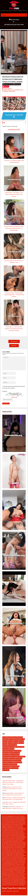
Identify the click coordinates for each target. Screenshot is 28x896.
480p (14, 737)
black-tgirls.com (12, 744)
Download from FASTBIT (14, 115)
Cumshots (6, 748)
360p (9, 737)
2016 (16, 742)
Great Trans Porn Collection (14, 888)
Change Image (14, 397)
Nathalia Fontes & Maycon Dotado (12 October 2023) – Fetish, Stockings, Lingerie (12, 79)
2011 (10, 741)
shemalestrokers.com (8, 762)
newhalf (5, 758)
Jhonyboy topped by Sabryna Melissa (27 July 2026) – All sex (14, 261)
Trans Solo (6, 770)
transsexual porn (8, 88)
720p (20, 737)
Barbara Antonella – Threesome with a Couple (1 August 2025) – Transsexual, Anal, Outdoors (14, 294)
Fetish (12, 748)
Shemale (19, 758)
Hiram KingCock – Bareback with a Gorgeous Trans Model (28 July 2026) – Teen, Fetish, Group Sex (14, 328)
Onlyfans (12, 758)
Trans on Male (15, 766)
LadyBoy (5, 752)
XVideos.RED (12, 91)
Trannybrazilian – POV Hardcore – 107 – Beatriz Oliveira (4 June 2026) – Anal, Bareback (14, 194)
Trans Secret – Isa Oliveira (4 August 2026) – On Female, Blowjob (14, 161)
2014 (5, 742)
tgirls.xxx (6, 764)
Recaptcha (4, 391)
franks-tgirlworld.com (8, 750)
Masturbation (21, 756)
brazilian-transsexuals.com (9, 746)
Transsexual (5, 91)
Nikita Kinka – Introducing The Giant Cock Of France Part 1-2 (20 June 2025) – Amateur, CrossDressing (13, 782)
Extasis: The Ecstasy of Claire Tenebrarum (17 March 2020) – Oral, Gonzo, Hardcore (12, 788)
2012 (16, 741)
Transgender (13, 764)
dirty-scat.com (10, 891)
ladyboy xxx (6, 754)
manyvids (14, 756)
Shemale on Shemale (7, 760)
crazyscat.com (15, 891)
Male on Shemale (14, 754)
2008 (16, 739)
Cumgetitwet (5, 780)
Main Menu (4, 14)
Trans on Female (7, 766)
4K (4, 737)
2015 (10, 742)
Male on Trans (11, 89)
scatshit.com (4, 891)
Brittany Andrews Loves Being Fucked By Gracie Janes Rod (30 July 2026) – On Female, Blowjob (14, 228)
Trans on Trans (6, 768)
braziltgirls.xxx (20, 746)
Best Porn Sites (15, 19)
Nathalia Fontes (19, 89)
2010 (5, 741)
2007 (11, 739)
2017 (21, 742)
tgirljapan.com (18, 762)
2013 (21, 741)
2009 (22, 739)
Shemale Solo (17, 760)
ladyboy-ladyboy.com (14, 752)
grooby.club (17, 750)
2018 (5, 744)
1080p (5, 89)
